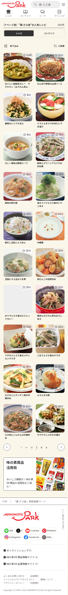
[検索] (35, 5)
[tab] (49, 33)
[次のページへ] (61, 447)
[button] (45, 4)
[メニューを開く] (63, 4)
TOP (4, 501)
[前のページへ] (6, 447)
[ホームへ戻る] (13, 4)
